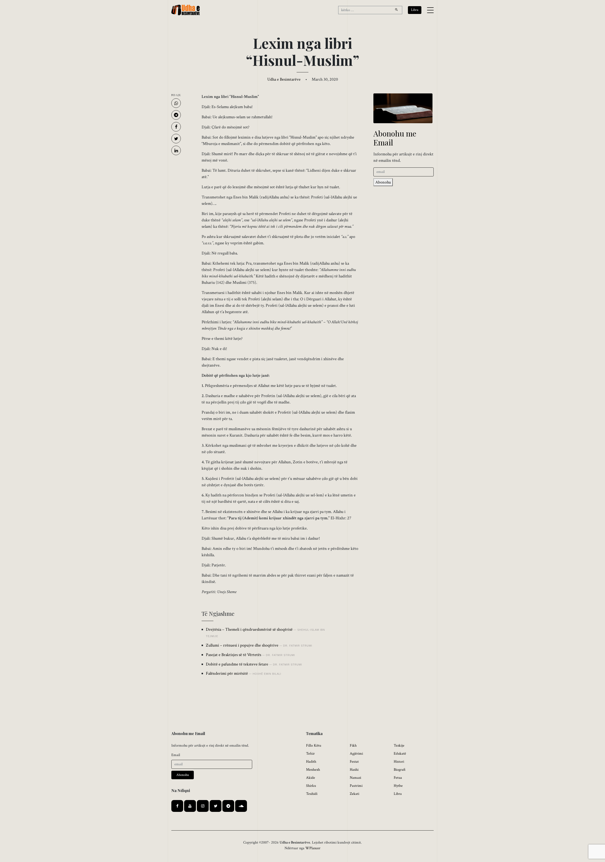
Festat (354, 761)
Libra (398, 793)
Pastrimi (356, 785)
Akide (310, 777)
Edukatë (400, 753)
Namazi (355, 777)
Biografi (400, 769)
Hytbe (398, 785)
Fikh (353, 745)
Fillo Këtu (313, 745)
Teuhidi (311, 793)
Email (175, 755)
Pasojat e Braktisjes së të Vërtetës (233, 654)
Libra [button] (414, 10)
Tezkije (399, 745)
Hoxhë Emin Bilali (267, 673)
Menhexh (313, 769)
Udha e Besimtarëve (284, 79)
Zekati (354, 793)
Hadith (311, 761)
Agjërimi (356, 753)
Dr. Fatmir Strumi (297, 645)
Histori (399, 761)
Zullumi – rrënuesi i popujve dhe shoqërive (242, 645)
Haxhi (354, 769)
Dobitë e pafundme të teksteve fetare (237, 664)
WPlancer (312, 848)
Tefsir (310, 753)
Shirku (311, 785)
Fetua (398, 777)
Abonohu (383, 182)
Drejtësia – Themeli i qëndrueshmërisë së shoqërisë (249, 629)
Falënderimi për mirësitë (227, 673)
